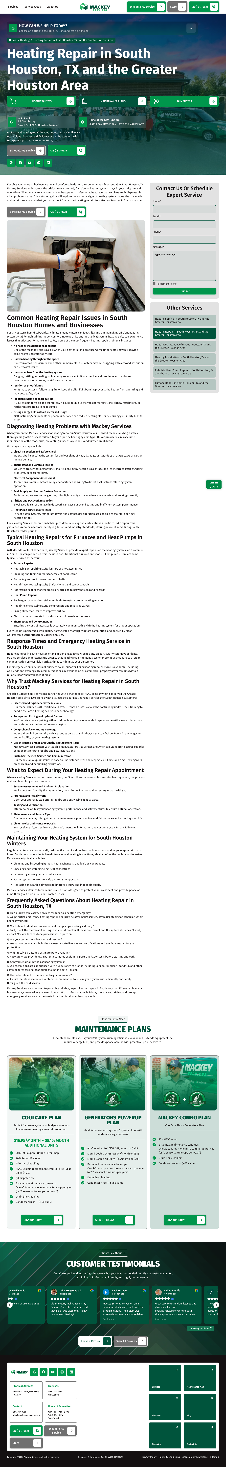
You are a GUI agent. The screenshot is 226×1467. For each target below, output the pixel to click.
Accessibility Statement (194, 1457)
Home (12, 40)
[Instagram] (39, 163)
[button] (15, 7)
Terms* (173, 283)
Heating (25, 40)
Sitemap (214, 1457)
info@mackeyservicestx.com (26, 1415)
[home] (95, 7)
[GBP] (13, 28)
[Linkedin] (48, 163)
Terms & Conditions (169, 1457)
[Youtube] (30, 163)
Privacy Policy (149, 1457)
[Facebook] (20, 163)
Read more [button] (70, 1319)
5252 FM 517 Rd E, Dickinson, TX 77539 (26, 1393)
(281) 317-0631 (19, 1412)
